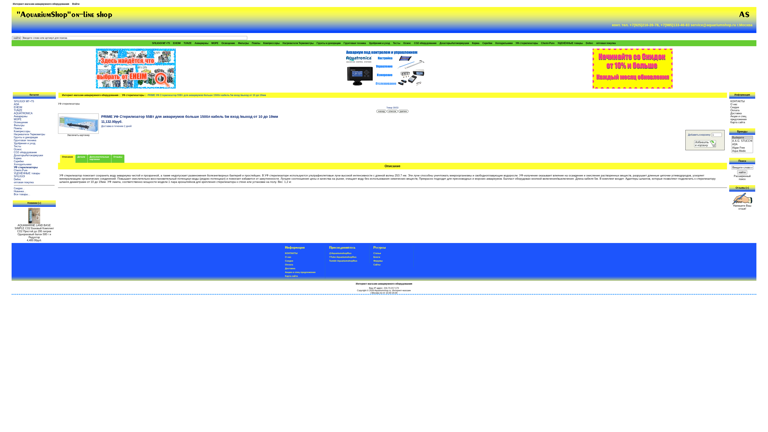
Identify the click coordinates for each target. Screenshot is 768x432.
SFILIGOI (19, 176)
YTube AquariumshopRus (342, 257)
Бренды (742, 131)
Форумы (378, 261)
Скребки (487, 43)
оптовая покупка (606, 43)
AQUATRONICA (23, 113)
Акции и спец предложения (738, 118)
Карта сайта (737, 122)
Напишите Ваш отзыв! (742, 207)
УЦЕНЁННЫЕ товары (570, 43)
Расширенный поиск (742, 178)
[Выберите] (742, 137)
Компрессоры (271, 43)
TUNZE (188, 43)
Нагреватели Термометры (298, 43)
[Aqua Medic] (742, 151)
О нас (733, 104)
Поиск (742, 160)
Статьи (377, 253)
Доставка (736, 113)
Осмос (407, 43)
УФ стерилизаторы (133, 95)
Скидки (734, 107)
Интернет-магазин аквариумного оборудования (41, 4)
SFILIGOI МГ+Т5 (161, 43)
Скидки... (19, 188)
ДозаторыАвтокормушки (454, 43)
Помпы (256, 43)
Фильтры (243, 43)
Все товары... (22, 194)
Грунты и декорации (329, 43)
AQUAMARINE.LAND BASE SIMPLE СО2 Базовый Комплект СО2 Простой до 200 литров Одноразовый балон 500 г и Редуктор (34, 231)
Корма (475, 43)
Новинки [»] (34, 203)
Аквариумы (201, 43)
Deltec (589, 43)
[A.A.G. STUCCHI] (742, 141)
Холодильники (504, 43)
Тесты (396, 43)
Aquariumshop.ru (382, 290)
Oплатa (734, 110)
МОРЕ (214, 43)
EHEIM (177, 43)
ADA (16, 104)
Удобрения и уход (379, 43)
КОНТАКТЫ (737, 101)
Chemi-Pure (548, 43)
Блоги (376, 257)
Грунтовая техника (355, 43)
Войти (75, 4)
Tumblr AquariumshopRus (343, 261)
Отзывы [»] (742, 187)
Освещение (228, 43)
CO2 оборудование (425, 43)
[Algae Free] (742, 148)
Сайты (376, 264)
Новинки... (20, 191)
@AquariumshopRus (340, 253)
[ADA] (742, 144)
